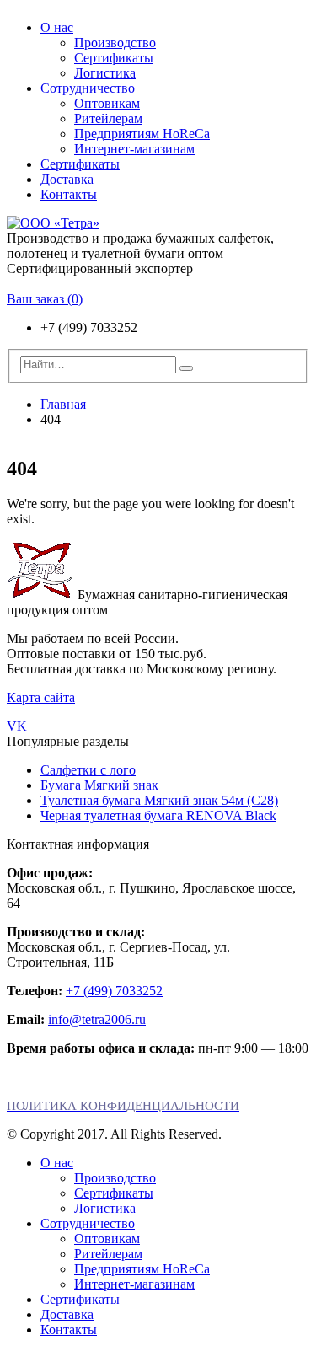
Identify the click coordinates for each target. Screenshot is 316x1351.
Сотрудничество (87, 88)
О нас (56, 27)
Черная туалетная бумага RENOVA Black (158, 815)
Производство (115, 42)
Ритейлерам (108, 118)
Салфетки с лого (88, 770)
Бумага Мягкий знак (99, 785)
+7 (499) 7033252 (114, 991)
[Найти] (186, 368)
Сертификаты (113, 58)
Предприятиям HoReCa (142, 133)
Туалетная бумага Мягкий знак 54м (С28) (159, 800)
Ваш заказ (45, 299)
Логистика (105, 73)
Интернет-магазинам (134, 149)
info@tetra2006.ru (97, 1019)
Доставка (67, 179)
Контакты (68, 194)
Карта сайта (41, 697)
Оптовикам (107, 103)
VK (17, 726)
